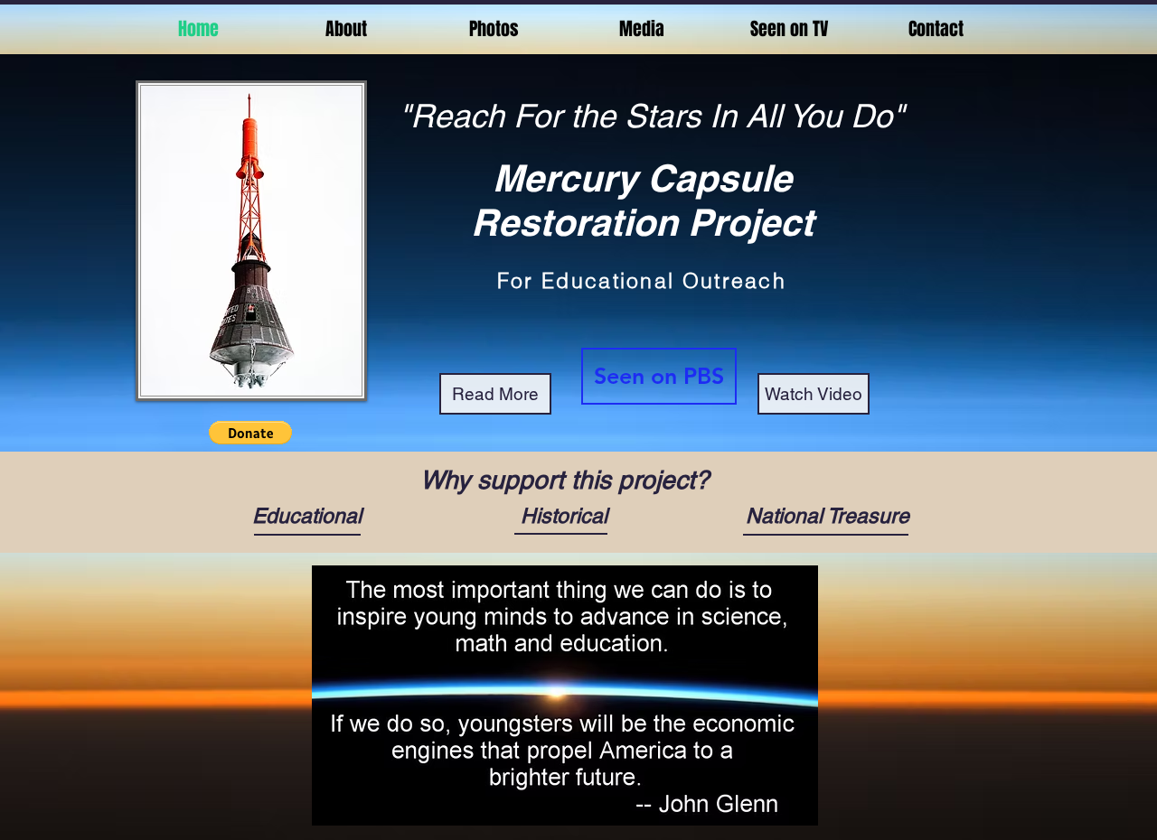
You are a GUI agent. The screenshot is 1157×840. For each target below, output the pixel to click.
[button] (250, 432)
